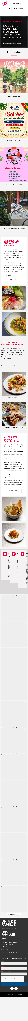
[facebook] (12, 988)
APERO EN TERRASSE (14, 162)
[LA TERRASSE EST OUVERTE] (14, 208)
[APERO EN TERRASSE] (14, 164)
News (14, 78)
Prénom (3, 961)
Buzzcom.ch (19, 994)
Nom (2, 966)
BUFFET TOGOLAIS (14, 118)
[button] (14, 608)
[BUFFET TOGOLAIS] (14, 120)
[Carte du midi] (14, 386)
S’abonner (14, 984)
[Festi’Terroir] (14, 76)
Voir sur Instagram (14, 914)
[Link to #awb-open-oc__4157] (5, 13)
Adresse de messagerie (6, 971)
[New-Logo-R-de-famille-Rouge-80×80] (5, 1)
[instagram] (16, 988)
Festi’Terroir (14, 74)
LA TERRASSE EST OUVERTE (14, 206)
